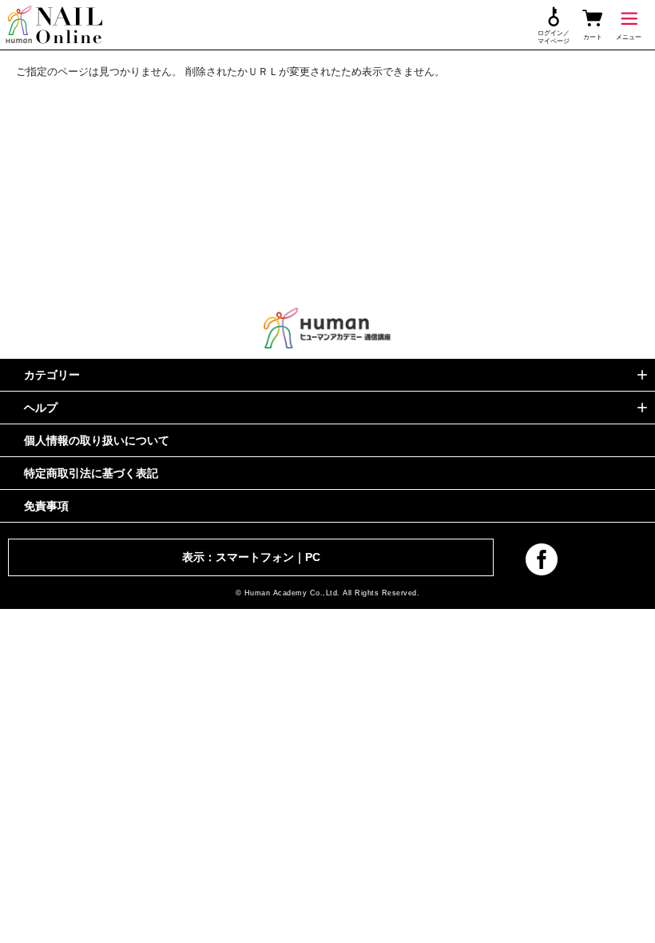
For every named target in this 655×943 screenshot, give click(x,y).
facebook (542, 559)
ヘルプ (41, 407)
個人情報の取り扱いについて (96, 440)
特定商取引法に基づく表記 (91, 473)
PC (312, 557)
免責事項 (46, 505)
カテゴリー (52, 374)
